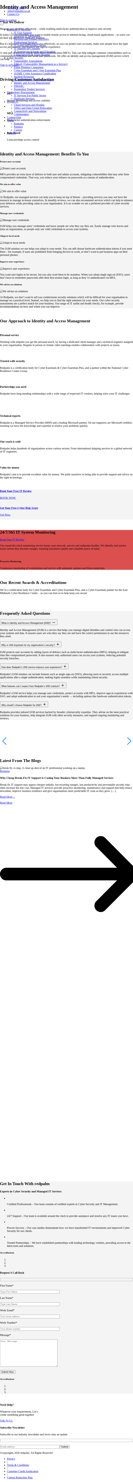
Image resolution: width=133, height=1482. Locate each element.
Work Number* (8, 1322)
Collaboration (21, 114)
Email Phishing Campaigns (28, 67)
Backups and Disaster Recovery (31, 39)
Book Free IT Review (12, 539)
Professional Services (25, 42)
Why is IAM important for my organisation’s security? (28, 645)
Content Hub (14, 117)
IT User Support (23, 32)
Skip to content (8, 20)
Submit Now (7, 1372)
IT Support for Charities (27, 48)
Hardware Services (24, 98)
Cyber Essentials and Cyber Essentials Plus (37, 70)
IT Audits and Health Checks (30, 45)
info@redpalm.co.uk (19, 11)
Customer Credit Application (22, 1471)
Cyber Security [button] (15, 57)
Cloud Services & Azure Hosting (32, 54)
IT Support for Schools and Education (34, 51)
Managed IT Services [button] (19, 29)
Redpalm (19, 123)
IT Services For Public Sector (30, 95)
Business (5, 771)
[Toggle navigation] (2, 23)
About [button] (11, 120)
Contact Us (13, 14)
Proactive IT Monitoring (27, 35)
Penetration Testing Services (29, 89)
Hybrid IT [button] (13, 101)
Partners (18, 126)
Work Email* (7, 1310)
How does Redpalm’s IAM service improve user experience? (32, 667)
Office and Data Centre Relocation (33, 108)
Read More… (7, 796)
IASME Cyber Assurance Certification (35, 73)
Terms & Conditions (18, 1465)
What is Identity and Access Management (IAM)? (26, 623)
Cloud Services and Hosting (29, 104)
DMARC (19, 86)
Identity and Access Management (32, 82)
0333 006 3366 (16, 7)
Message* (5, 1335)
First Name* (7, 1285)
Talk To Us (6, 1420)
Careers (18, 129)
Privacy (11, 1458)
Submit (64, 1446)
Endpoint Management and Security (33, 79)
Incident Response (24, 76)
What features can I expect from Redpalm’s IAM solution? (30, 686)
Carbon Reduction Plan (20, 1477)
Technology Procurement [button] (21, 92)
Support (11, 133)
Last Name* (6, 1297)
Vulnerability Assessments (28, 61)
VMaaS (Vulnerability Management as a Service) (41, 64)
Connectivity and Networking (30, 111)
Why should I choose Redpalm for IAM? (21, 705)
